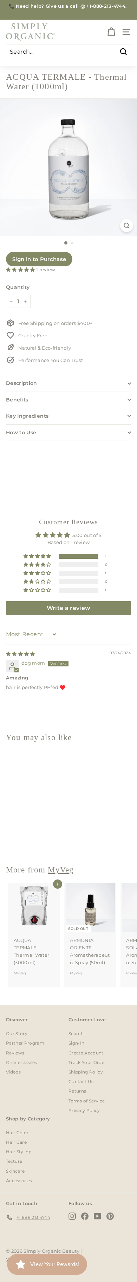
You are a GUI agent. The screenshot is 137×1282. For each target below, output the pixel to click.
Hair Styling (19, 1151)
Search (76, 1033)
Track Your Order (87, 1062)
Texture (14, 1161)
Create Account (86, 1053)
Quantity (18, 287)
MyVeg (20, 840)
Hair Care (16, 1142)
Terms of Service (86, 1100)
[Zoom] (126, 225)
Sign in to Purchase (39, 259)
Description (21, 383)
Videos (13, 1072)
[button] (21, 269)
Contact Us (80, 1081)
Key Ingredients (27, 416)
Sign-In (76, 1043)
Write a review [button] (69, 608)
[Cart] (111, 32)
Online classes (21, 1062)
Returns (77, 1091)
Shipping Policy (85, 1072)
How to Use (21, 432)
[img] (20, 654)
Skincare (15, 1171)
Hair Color (17, 1132)
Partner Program (25, 1043)
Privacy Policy (84, 1110)
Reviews (15, 1053)
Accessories (19, 1180)
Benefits (17, 400)
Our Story (16, 1033)
